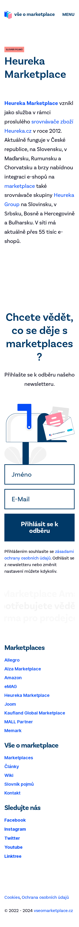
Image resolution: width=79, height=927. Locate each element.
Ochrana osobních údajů (45, 897)
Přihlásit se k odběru (39, 527)
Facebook (15, 820)
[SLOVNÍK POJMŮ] (14, 49)
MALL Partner (18, 721)
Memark (13, 730)
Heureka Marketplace (27, 695)
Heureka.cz (18, 131)
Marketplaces (18, 757)
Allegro (12, 660)
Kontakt (12, 793)
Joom (10, 704)
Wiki (8, 775)
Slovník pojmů (19, 784)
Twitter (12, 838)
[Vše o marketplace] (29, 15)
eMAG (10, 686)
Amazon (13, 677)
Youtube (13, 847)
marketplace (19, 186)
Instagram (15, 829)
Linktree (13, 856)
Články (11, 766)
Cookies (12, 897)
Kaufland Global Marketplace (34, 713)
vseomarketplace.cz (53, 910)
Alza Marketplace (22, 668)
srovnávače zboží (52, 121)
